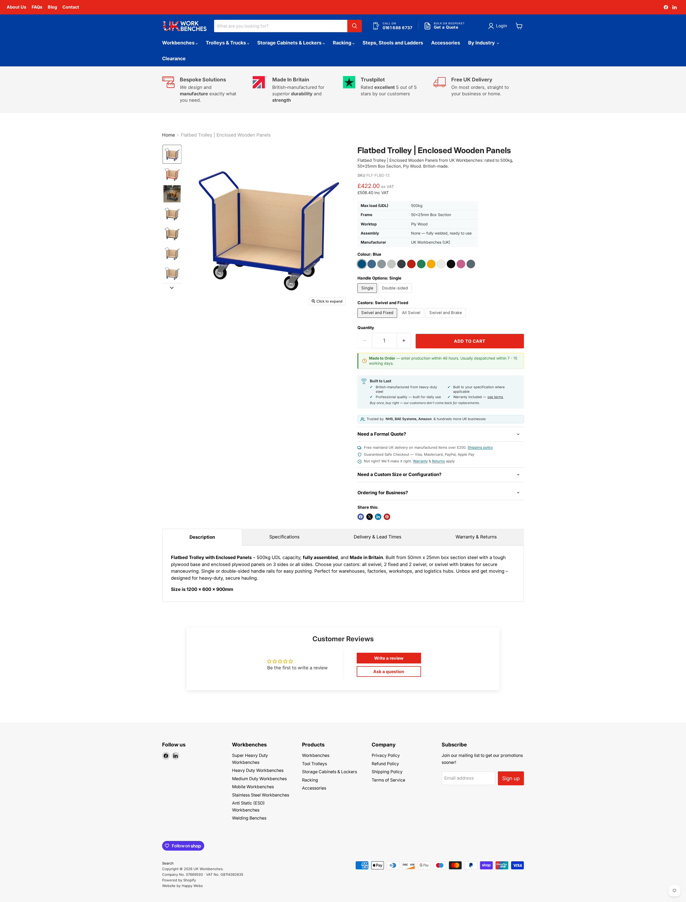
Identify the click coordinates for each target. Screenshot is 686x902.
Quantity (365, 328)
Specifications (284, 536)
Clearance (174, 58)
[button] (498, 26)
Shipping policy (480, 447)
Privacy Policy (386, 755)
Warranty (420, 461)
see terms (495, 397)
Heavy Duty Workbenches (258, 770)
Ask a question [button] (388, 671)
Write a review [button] (389, 658)
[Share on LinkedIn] (378, 517)
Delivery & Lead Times (377, 536)
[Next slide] (171, 287)
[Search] (354, 26)
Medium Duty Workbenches (259, 778)
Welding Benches (249, 818)
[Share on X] (369, 517)
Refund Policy (385, 763)
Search (168, 863)
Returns (438, 461)
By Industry (482, 43)
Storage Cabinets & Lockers (290, 43)
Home (168, 135)
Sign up (511, 778)
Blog (52, 7)
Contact (70, 7)
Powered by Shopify (179, 880)
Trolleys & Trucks (226, 43)
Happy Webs (192, 886)
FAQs (37, 7)
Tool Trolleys (314, 763)
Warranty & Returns (476, 536)
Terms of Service (388, 780)
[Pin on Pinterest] (387, 517)
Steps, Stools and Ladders (393, 43)
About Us (16, 7)
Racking (342, 43)
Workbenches (179, 43)
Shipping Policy (387, 771)
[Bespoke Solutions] (207, 89)
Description (202, 537)
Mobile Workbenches (253, 786)
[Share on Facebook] (360, 517)
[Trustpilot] (388, 89)
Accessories (445, 43)
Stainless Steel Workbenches (260, 795)
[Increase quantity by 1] (404, 340)
